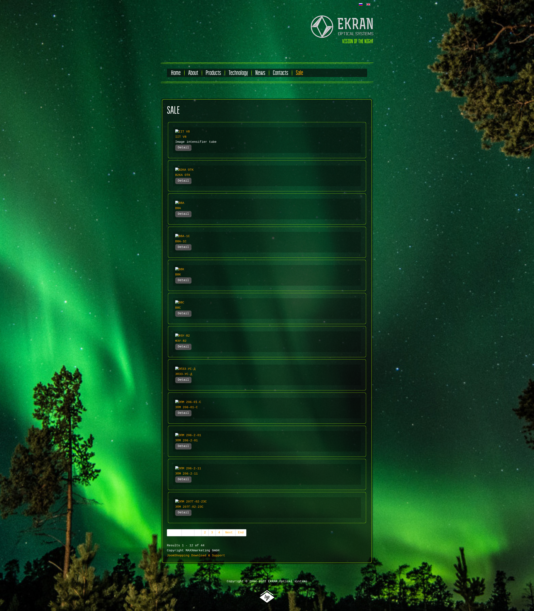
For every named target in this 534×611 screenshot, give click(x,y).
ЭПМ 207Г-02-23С (189, 507)
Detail (183, 147)
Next (229, 532)
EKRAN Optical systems (287, 581)
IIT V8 (180, 137)
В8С (178, 308)
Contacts (280, 72)
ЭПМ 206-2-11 (186, 474)
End (241, 532)
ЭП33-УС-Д (183, 374)
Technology (238, 72)
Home (176, 72)
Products (213, 72)
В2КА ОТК (182, 175)
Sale (299, 72)
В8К (178, 274)
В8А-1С (180, 241)
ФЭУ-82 (180, 341)
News (260, 72)
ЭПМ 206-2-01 (186, 440)
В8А (178, 208)
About (193, 72)
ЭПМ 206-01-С (186, 407)
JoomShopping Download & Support (196, 555)
